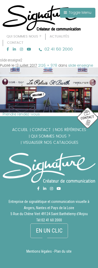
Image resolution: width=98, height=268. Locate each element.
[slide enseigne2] (49, 69)
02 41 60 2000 (58, 49)
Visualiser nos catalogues (50, 143)
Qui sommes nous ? (50, 136)
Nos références (70, 130)
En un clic (49, 230)
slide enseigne (80, 65)
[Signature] (42, 18)
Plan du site (63, 251)
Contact (41, 130)
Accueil (20, 130)
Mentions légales (39, 251)
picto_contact (87, 118)
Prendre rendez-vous (21, 114)
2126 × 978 (47, 65)
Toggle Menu (79, 13)
